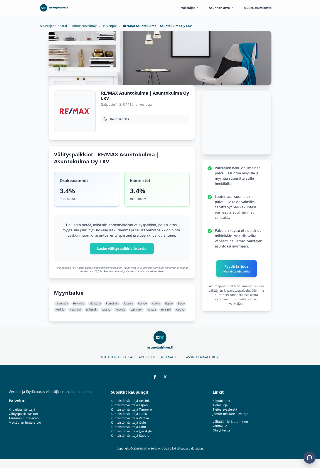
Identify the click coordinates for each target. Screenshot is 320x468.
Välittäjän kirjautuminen (230, 422)
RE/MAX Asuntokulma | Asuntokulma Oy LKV (157, 26)
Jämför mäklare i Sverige (230, 414)
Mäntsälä (95, 303)
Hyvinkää (78, 303)
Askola (156, 303)
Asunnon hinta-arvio (24, 418)
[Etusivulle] (54, 7)
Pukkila (60, 309)
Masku (106, 309)
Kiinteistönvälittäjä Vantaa (130, 418)
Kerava (180, 309)
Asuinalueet (171, 357)
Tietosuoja (220, 405)
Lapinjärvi (136, 309)
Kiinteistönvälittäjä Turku (129, 414)
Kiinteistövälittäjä (84, 26)
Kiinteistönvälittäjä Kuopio (130, 435)
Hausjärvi (75, 309)
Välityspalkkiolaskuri (23, 414)
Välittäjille (220, 426)
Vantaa (151, 309)
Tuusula (128, 303)
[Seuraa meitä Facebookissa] (155, 376)
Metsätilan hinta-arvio (25, 422)
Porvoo (142, 303)
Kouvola (120, 309)
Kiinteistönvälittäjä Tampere (131, 409)
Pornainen (112, 303)
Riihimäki (91, 309)
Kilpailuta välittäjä (22, 409)
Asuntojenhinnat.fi (53, 26)
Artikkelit (147, 357)
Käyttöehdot (221, 401)
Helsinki (166, 309)
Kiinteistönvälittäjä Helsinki (130, 401)
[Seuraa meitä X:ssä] (165, 376)
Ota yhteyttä (222, 430)
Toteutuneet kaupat (117, 357)
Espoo (169, 303)
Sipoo (181, 303)
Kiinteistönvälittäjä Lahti (128, 427)
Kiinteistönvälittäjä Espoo (129, 405)
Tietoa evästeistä (225, 409)
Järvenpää (110, 26)
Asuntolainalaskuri (202, 357)
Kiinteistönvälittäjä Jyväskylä (131, 431)
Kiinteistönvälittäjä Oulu (128, 422)
